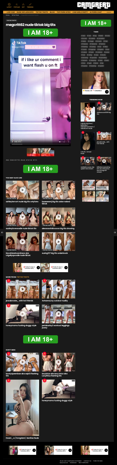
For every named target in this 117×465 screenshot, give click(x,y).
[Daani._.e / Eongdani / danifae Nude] (22, 408)
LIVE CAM (11, 12)
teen (107, 60)
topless (85, 66)
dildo (84, 41)
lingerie (101, 49)
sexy (97, 55)
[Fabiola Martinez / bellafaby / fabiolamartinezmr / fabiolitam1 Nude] (88, 112)
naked (85, 52)
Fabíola (102, 44)
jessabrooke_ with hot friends (19, 300)
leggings (92, 49)
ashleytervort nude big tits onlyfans (22, 201)
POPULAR (17, 7)
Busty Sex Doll (64, 462)
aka (84, 36)
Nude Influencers (25, 12)
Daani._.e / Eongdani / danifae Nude (22, 438)
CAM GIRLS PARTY (80, 12)
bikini (101, 36)
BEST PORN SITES (83, 462)
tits (35, 160)
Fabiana (85, 44)
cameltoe (101, 38)
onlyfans (99, 52)
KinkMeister (73, 462)
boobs (85, 38)
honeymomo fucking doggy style (21, 325)
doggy (91, 41)
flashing (85, 47)
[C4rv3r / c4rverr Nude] (88, 141)
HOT (23, 7)
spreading (103, 58)
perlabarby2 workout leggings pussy (55, 326)
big (8, 160)
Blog (52, 12)
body (108, 36)
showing (85, 58)
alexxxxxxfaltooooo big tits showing (58, 228)
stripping (93, 60)
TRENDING (30, 7)
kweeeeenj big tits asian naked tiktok (56, 202)
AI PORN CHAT (96, 12)
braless (92, 38)
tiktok (29, 160)
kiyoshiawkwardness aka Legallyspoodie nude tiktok (18, 254)
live (108, 49)
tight (90, 63)
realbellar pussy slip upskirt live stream (87, 168)
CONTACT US (87, 461)
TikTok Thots (42, 12)
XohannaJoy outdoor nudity (55, 300)
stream (85, 60)
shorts (103, 55)
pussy (107, 52)
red (84, 55)
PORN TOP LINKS (98, 461)
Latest (9, 7)
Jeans (84, 49)
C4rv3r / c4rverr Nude (86, 152)
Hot (8, 281)
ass (90, 36)
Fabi (106, 41)
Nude (23, 160)
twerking (93, 66)
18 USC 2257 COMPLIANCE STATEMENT (71, 461)
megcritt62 (15, 160)
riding (90, 55)
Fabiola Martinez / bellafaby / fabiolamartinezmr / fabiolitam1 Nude (88, 126)
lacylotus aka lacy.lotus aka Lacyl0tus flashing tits (54, 374)
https (106, 47)
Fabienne (94, 44)
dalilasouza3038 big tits (104, 113)
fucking (93, 47)
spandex (94, 58)
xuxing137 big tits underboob (55, 253)
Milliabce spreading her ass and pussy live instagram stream (103, 169)
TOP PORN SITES (63, 12)
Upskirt (102, 66)
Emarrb (99, 41)
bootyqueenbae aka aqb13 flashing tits (22, 374)
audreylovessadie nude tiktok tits (21, 228)
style (101, 60)
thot (84, 63)
